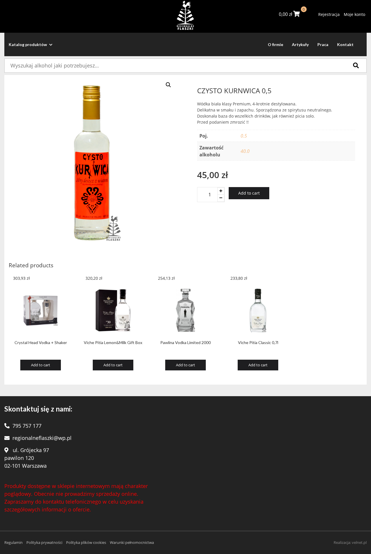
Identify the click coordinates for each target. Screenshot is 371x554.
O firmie (275, 44)
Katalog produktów (28, 44)
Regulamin (13, 542)
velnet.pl (359, 542)
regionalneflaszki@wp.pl (42, 437)
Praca (322, 44)
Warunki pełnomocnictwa (132, 542)
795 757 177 (26, 425)
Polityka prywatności (44, 542)
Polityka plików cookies (86, 542)
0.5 (244, 136)
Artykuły (300, 44)
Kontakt (345, 44)
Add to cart (249, 193)
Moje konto (354, 14)
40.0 (245, 151)
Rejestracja (329, 14)
